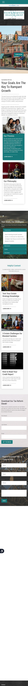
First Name (4, 415)
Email (2, 433)
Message (3, 488)
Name (2, 462)
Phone (3, 480)
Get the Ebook (7, 442)
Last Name (4, 424)
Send (4, 501)
